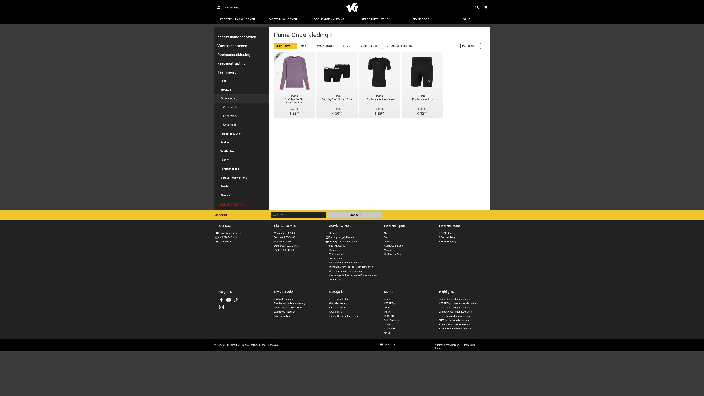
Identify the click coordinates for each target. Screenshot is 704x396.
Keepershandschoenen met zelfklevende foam (353, 275)
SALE (466, 19)
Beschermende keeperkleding (289, 303)
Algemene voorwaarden (446, 345)
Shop (387, 237)
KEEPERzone (449, 226)
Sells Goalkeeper (393, 320)
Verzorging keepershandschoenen (346, 271)
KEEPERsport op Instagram (221, 307)
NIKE (386, 307)
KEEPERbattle (446, 233)
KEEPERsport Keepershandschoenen (458, 303)
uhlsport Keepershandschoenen (455, 312)
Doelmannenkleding (329, 19)
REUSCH (389, 316)
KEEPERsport (394, 226)
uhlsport (388, 324)
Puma (387, 312)
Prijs (346, 46)
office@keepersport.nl (230, 233)
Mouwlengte (325, 46)
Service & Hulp (340, 226)
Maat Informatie (337, 254)
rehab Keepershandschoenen (454, 316)
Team (387, 241)
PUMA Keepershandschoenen (454, 324)
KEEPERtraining (447, 241)
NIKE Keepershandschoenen (454, 320)
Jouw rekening (231, 7)
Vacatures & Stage (393, 246)
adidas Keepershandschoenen (455, 299)
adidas (387, 299)
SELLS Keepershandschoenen (455, 328)
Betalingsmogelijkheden (341, 237)
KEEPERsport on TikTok (235, 300)
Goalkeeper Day (392, 254)
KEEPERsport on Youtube (228, 300)
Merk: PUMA (283, 46)
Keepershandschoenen (237, 19)
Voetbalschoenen (283, 19)
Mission (388, 250)
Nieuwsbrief (220, 215)
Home (352, 7)
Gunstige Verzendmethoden (343, 241)
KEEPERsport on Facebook (221, 300)
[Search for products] (477, 7)
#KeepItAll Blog (447, 237)
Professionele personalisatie (288, 307)
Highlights (446, 292)
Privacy (438, 348)
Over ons (388, 233)
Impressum (469, 345)
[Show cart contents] (485, 7)
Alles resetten (401, 46)
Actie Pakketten (282, 316)
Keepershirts (335, 312)
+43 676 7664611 (228, 237)
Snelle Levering (337, 246)
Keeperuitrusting (375, 19)
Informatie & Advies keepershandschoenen (351, 267)
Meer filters (368, 46)
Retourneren (335, 250)
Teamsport (420, 19)
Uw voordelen (284, 292)
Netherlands (390, 344)
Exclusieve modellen (284, 312)
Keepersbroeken (337, 307)
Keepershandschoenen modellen (346, 262)
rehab (387, 333)
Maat (304, 46)
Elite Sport (389, 328)
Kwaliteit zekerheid (284, 299)
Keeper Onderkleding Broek (343, 316)
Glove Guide (335, 258)
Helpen (333, 233)
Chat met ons (226, 241)
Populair (468, 46)
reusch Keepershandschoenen (455, 307)
